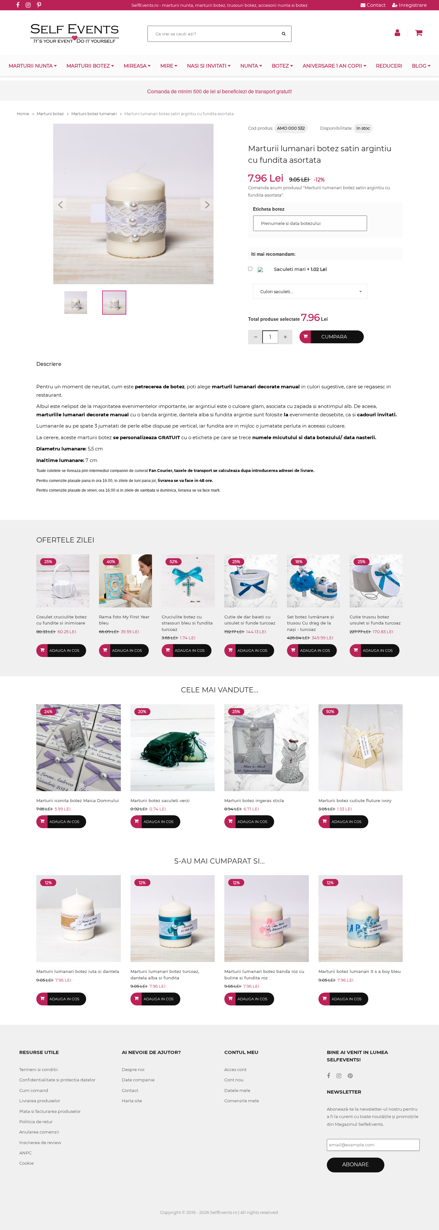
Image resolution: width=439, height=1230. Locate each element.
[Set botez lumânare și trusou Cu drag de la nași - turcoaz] (313, 580)
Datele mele (237, 1090)
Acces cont (235, 1069)
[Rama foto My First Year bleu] (125, 580)
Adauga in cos (64, 650)
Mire (167, 66)
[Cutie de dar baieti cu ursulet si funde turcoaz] (250, 580)
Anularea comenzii (39, 1131)
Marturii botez (89, 66)
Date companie (138, 1079)
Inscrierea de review (40, 1142)
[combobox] (310, 291)
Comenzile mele (241, 1100)
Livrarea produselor (39, 1100)
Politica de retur (36, 1121)
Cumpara (334, 337)
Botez (281, 66)
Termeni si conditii (38, 1069)
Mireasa (136, 66)
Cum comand (33, 1090)
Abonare (355, 1164)
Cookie (26, 1163)
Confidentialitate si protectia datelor (57, 1079)
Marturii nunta (31, 66)
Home (23, 113)
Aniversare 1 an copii (333, 66)
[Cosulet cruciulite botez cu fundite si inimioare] (62, 580)
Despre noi (133, 1069)
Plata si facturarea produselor (50, 1111)
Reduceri (389, 66)
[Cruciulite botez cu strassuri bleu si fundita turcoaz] (188, 580)
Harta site (132, 1100)
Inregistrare (412, 5)
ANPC (25, 1152)
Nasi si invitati (207, 66)
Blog (420, 66)
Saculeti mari (290, 269)
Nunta (249, 66)
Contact (375, 5)
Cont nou (234, 1079)
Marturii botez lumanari (94, 113)
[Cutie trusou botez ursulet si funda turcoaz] (376, 580)
